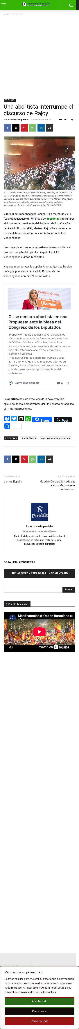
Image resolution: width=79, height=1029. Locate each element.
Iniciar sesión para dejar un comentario (39, 573)
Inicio (6, 14)
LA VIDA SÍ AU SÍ (28, 438)
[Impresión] (49, 128)
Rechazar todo (39, 1021)
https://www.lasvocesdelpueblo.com (39, 531)
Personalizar (39, 1011)
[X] (15, 128)
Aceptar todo (39, 1001)
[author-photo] (39, 520)
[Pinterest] (24, 128)
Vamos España (13, 481)
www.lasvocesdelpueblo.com (55, 438)
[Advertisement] (39, 57)
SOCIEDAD (18, 14)
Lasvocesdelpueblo (18, 119)
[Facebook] (7, 128)
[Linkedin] (41, 128)
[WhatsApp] (32, 128)
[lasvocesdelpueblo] (36, 4)
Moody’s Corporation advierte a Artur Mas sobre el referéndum (57, 485)
